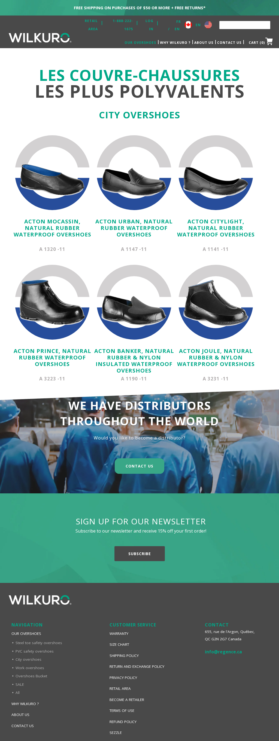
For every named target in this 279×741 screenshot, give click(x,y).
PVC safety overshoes (35, 651)
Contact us (229, 42)
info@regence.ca (223, 652)
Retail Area (91, 25)
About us (203, 42)
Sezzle (116, 732)
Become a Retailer (127, 699)
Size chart (119, 644)
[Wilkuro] (40, 39)
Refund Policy (123, 721)
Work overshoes (30, 667)
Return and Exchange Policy (137, 666)
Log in (149, 25)
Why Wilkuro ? (175, 42)
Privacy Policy (123, 677)
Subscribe (139, 553)
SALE (20, 684)
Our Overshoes (140, 42)
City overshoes (28, 659)
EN (177, 29)
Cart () (257, 42)
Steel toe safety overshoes (39, 642)
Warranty (119, 633)
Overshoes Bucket (31, 676)
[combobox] (244, 25)
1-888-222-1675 (123, 25)
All (18, 692)
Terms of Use (122, 710)
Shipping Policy (124, 655)
